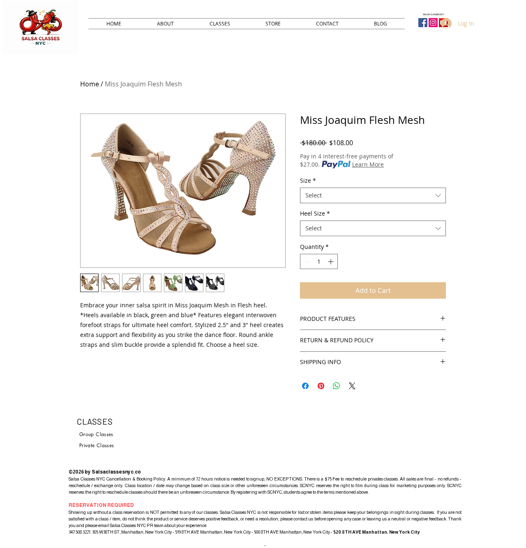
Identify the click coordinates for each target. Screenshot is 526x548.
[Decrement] (306, 261)
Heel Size (315, 213)
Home (89, 83)
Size (308, 180)
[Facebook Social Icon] (422, 22)
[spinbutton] (318, 261)
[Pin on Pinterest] (321, 386)
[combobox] (373, 195)
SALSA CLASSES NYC (433, 14)
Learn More (368, 164)
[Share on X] (352, 386)
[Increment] (331, 261)
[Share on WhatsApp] (336, 386)
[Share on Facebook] (305, 386)
